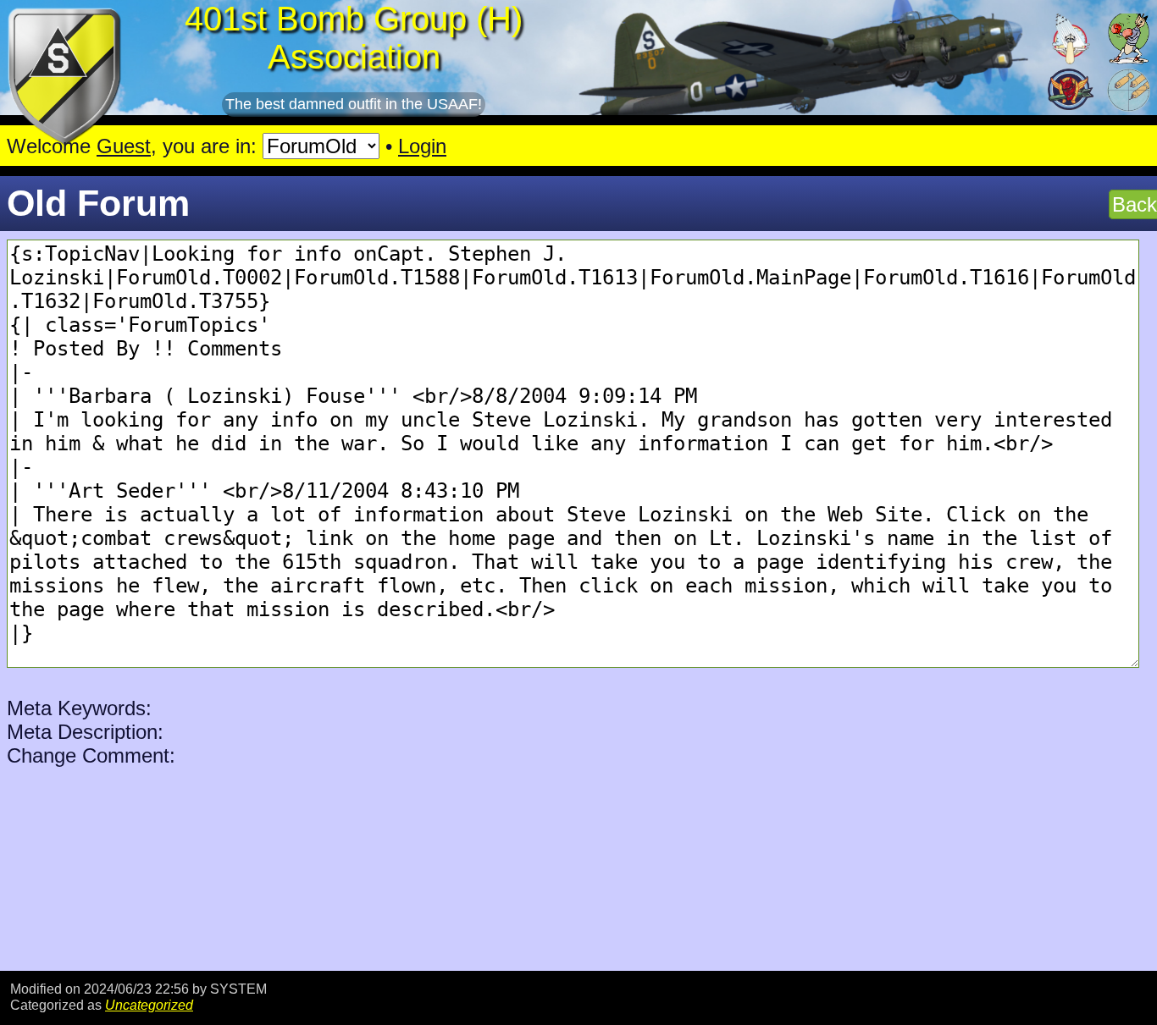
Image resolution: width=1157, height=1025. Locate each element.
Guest (124, 146)
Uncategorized (149, 1004)
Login (422, 146)
